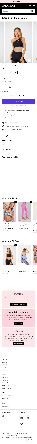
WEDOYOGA (8, 6)
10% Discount (5, 406)
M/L (10, 72)
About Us (4, 362)
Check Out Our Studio (18, 304)
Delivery (4, 401)
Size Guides (5, 398)
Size (3, 69)
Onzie (14, 198)
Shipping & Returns (8, 145)
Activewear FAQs (6, 396)
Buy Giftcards (18, 343)
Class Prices (5, 380)
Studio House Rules (7, 388)
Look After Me (7, 140)
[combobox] (18, 11)
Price (3, 79)
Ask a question (7, 149)
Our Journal (5, 365)
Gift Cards (4, 367)
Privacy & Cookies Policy (24, 437)
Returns (4, 403)
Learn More (18, 323)
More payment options (18, 106)
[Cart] (30, 6)
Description (6, 136)
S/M (4, 72)
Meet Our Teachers (7, 383)
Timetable (5, 378)
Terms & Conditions (8, 437)
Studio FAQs (5, 385)
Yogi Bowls (5, 370)
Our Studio (5, 359)
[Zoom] (29, 60)
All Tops (15, 241)
